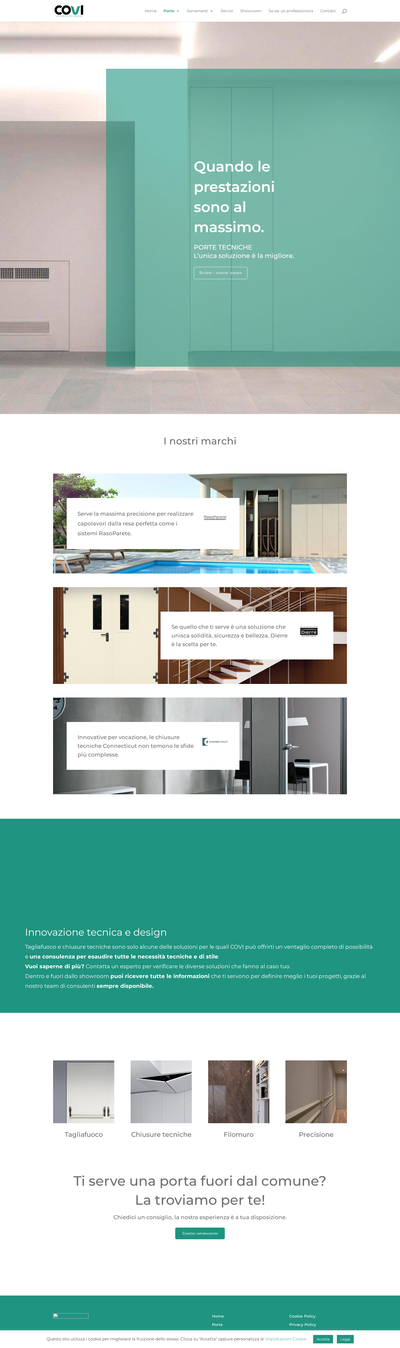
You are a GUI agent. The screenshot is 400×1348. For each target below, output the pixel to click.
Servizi (227, 11)
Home (150, 11)
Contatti (328, 11)
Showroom (250, 11)
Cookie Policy (302, 1316)
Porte (169, 11)
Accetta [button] (323, 1339)
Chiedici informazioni (200, 1233)
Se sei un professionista (291, 11)
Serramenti (197, 11)
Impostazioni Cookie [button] (285, 1338)
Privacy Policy (302, 1324)
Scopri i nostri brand (220, 272)
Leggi (345, 1339)
